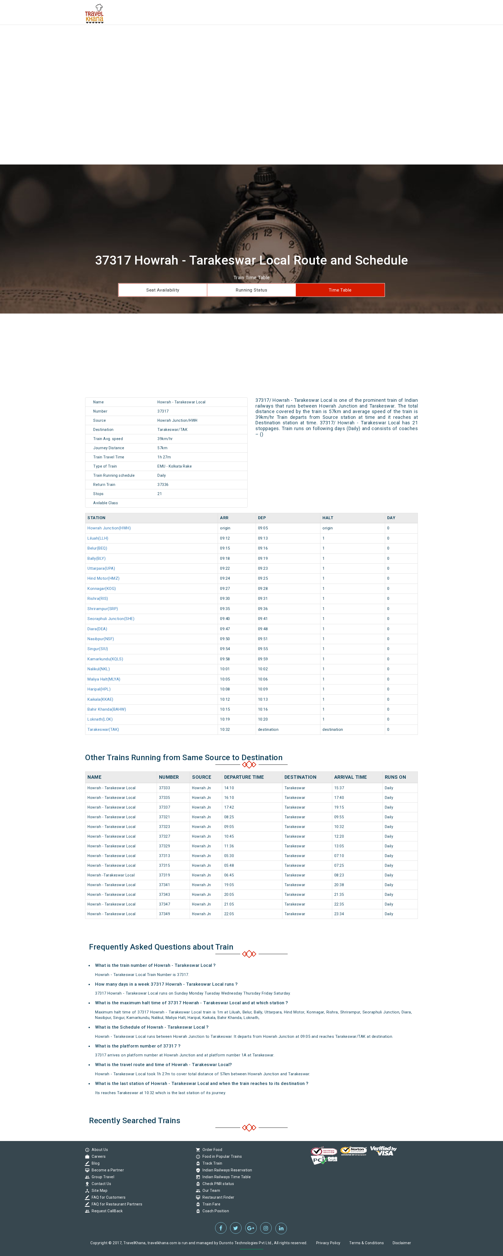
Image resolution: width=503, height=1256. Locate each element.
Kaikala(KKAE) (100, 699)
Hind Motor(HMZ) (104, 578)
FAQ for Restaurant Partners (116, 1204)
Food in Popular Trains (221, 1156)
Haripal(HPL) (99, 689)
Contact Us (100, 1184)
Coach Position (214, 1211)
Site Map (98, 1190)
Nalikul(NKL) (99, 669)
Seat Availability (162, 290)
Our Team (210, 1190)
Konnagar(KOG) (102, 588)
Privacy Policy (328, 1243)
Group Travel (101, 1177)
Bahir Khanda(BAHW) (107, 709)
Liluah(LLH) (98, 538)
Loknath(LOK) (100, 719)
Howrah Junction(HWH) (109, 528)
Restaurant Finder (217, 1197)
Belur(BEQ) (97, 548)
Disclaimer (402, 1243)
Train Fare (210, 1204)
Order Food (211, 1150)
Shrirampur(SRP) (103, 608)
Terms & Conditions (366, 1243)
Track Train (211, 1163)
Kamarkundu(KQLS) (105, 659)
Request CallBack (106, 1211)
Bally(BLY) (97, 558)
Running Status (251, 290)
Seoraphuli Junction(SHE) (111, 618)
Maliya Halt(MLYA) (104, 679)
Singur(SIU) (98, 648)
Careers (97, 1156)
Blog (94, 1163)
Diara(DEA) (97, 629)
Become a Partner (106, 1170)
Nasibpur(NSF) (101, 639)
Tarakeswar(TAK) (103, 729)
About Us (98, 1150)
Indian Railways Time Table (225, 1177)
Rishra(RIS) (98, 598)
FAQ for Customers (107, 1197)
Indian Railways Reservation (226, 1170)
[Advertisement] (157, 36)
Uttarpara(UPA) (101, 568)
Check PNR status (217, 1184)
